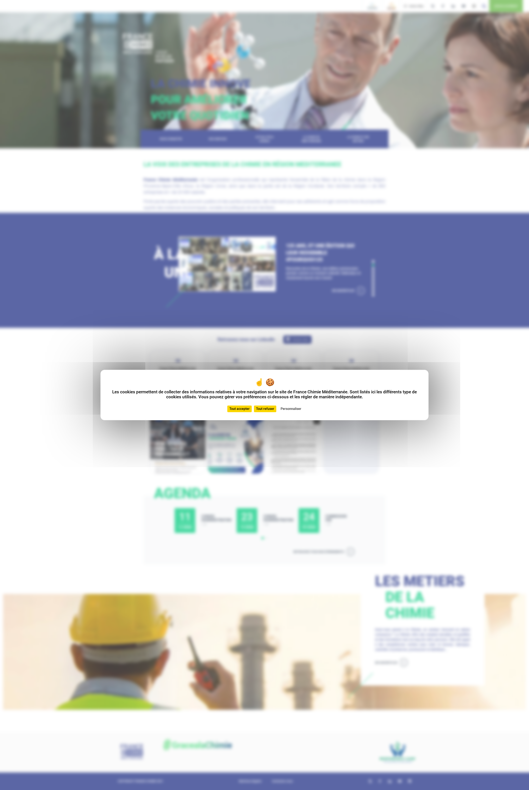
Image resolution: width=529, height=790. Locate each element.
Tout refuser (265, 409)
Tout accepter (239, 409)
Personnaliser (291, 409)
